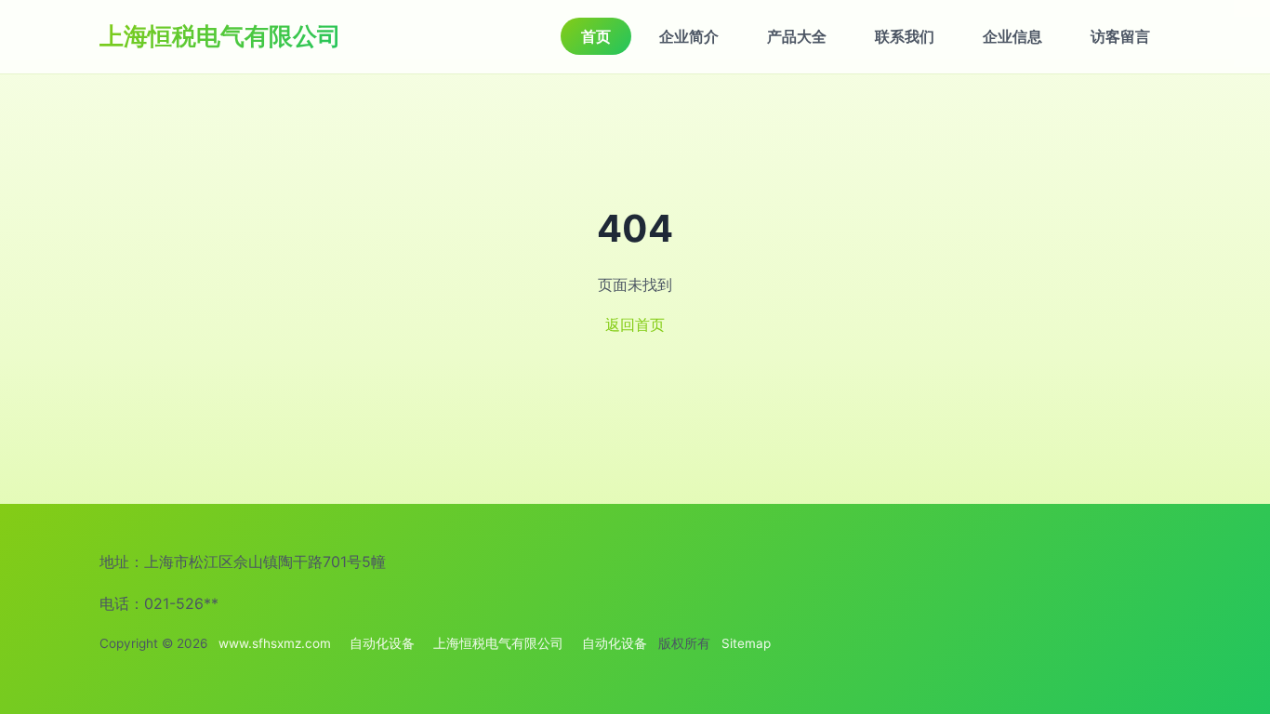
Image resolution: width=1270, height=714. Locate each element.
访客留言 (1120, 36)
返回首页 (635, 324)
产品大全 (797, 36)
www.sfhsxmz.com (274, 643)
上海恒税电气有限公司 (220, 35)
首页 (596, 36)
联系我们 (904, 36)
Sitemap (746, 643)
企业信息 (1012, 36)
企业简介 (689, 36)
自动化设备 (382, 643)
